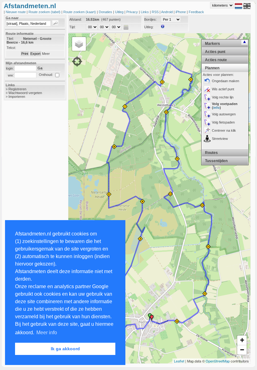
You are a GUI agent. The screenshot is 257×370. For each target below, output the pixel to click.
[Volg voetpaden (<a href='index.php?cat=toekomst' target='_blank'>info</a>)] (207, 105)
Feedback (196, 12)
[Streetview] (207, 138)
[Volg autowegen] (207, 114)
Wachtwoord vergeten (25, 93)
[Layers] (79, 44)
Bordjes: (150, 19)
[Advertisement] (29, 204)
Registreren (17, 89)
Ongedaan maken (225, 81)
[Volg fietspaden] (207, 122)
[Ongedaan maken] (207, 80)
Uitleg (119, 12)
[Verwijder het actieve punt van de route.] (207, 89)
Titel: (10, 38)
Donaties (106, 12)
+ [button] (242, 340)
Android (167, 12)
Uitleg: (149, 27)
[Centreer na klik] (207, 130)
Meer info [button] (46, 332)
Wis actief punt (223, 89)
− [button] (242, 350)
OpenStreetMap (218, 360)
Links (145, 12)
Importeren (16, 96)
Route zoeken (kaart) (80, 12)
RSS (156, 12)
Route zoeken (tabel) (45, 12)
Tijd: (72, 27)
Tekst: (11, 48)
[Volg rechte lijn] (207, 97)
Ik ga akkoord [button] (65, 348)
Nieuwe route (16, 12)
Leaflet (179, 360)
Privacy (132, 12)
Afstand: (75, 19)
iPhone (181, 12)
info (216, 107)
